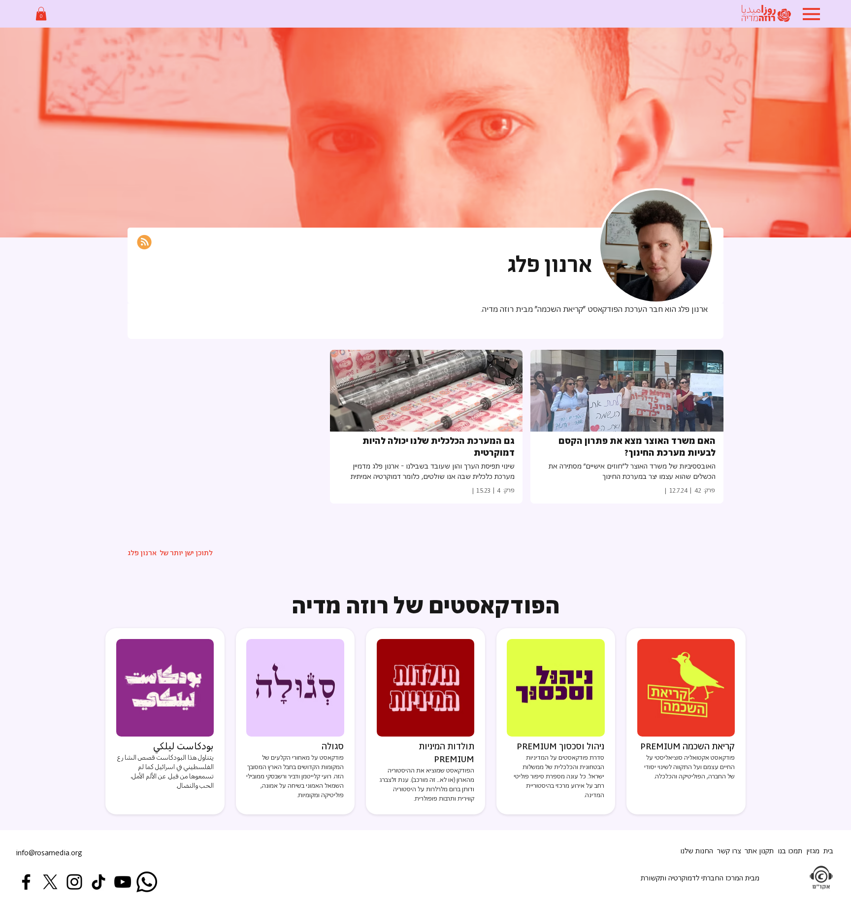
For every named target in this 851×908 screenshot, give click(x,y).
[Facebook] (26, 882)
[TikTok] (98, 882)
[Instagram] (74, 882)
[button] (41, 13)
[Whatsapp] (146, 882)
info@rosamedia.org (49, 853)
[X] (50, 882)
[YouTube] (122, 882)
